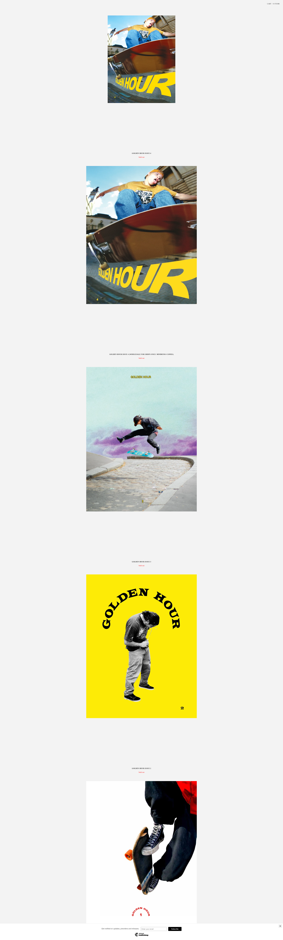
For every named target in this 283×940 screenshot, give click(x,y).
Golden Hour (141, 5)
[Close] (280, 926)
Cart (273, 4)
